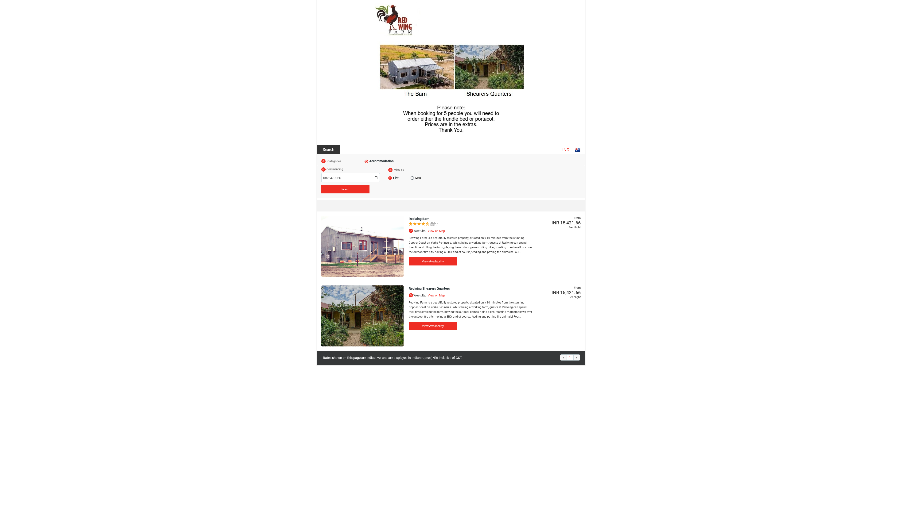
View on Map (436, 231)
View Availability (433, 261)
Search (328, 149)
